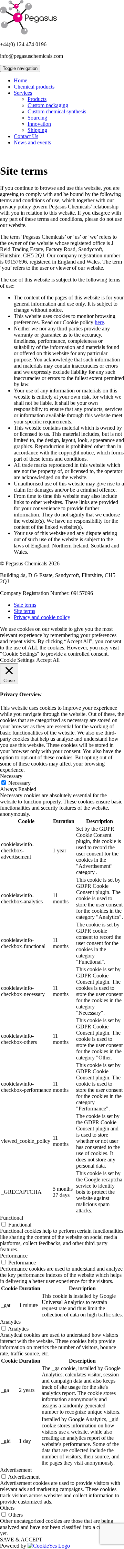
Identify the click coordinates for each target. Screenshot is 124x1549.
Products (37, 99)
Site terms (24, 611)
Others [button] (7, 1508)
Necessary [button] (11, 776)
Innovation (39, 124)
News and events (32, 142)
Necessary (19, 783)
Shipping (37, 130)
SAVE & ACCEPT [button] (21, 1539)
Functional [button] (11, 1218)
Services (23, 93)
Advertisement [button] (16, 1470)
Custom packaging (48, 105)
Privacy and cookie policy (42, 617)
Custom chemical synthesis (57, 111)
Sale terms (25, 605)
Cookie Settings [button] (17, 660)
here (99, 322)
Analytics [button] (10, 1322)
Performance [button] (14, 1256)
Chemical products (34, 87)
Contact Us (26, 136)
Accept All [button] (48, 660)
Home (20, 80)
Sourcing (37, 118)
